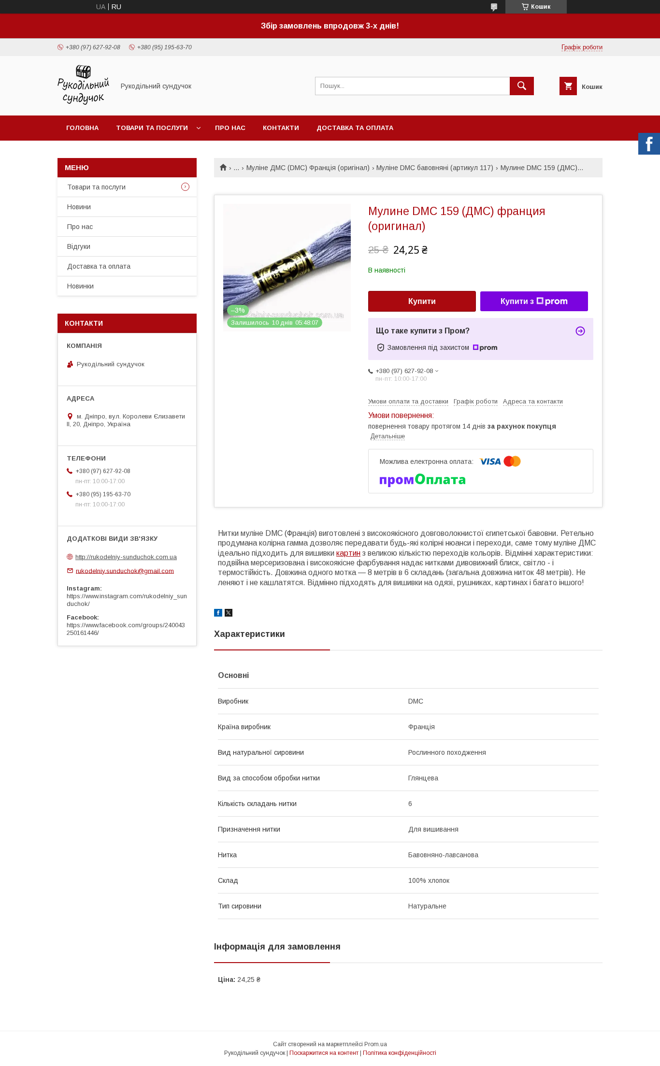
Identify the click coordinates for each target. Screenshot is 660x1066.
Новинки (80, 286)
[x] (228, 614)
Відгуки (78, 246)
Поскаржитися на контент (324, 1053)
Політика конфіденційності (399, 1053)
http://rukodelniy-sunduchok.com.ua (126, 557)
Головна (82, 127)
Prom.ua (375, 1044)
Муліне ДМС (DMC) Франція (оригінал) (308, 168)
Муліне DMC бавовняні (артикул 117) (434, 168)
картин (348, 553)
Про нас (230, 127)
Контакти (281, 127)
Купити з (517, 301)
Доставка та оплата (354, 127)
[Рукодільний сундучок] (83, 103)
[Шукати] (522, 86)
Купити (422, 301)
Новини (79, 207)
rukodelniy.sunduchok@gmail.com (125, 570)
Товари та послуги (152, 127)
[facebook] (218, 614)
